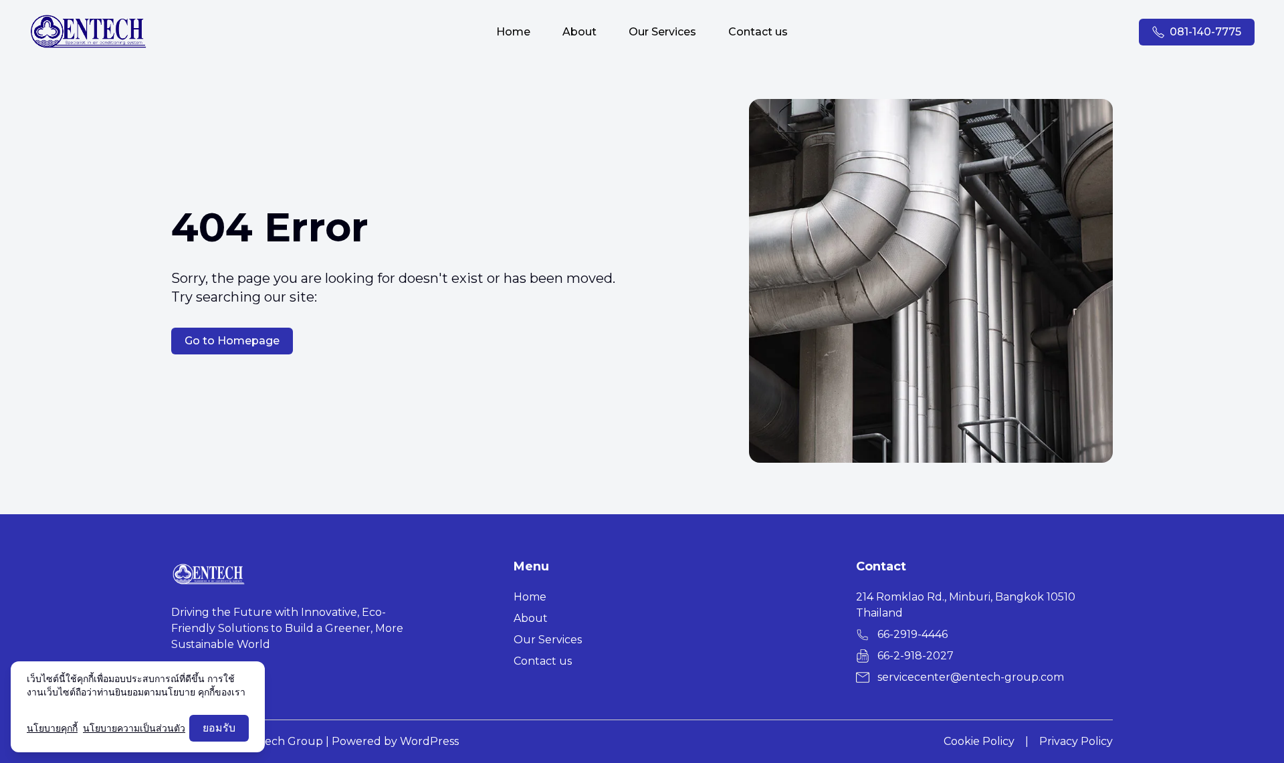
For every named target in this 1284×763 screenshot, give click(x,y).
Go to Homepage (232, 340)
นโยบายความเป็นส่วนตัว (134, 728)
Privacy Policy (1076, 741)
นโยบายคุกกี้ (52, 728)
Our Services (662, 31)
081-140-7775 (1205, 31)
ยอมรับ (219, 728)
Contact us (758, 31)
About (579, 31)
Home (513, 31)
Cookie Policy (979, 741)
